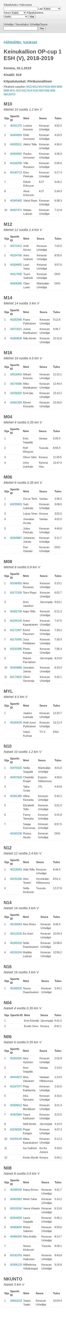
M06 (59, 86)
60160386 (16, 648)
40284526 (16, 722)
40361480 (16, 795)
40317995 (16, 274)
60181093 (16, 1255)
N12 (24, 90)
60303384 (16, 1114)
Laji (40, 8)
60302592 (16, 1058)
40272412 (16, 245)
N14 (29, 90)
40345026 (16, 942)
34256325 (16, 393)
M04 (53, 86)
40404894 (16, 134)
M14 (41, 86)
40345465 (16, 200)
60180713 (16, 172)
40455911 (16, 144)
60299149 (16, 1138)
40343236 (16, 833)
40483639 (16, 1227)
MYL (12, 90)
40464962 (16, 1199)
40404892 (16, 153)
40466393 (16, 1236)
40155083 (16, 924)
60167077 (16, 1086)
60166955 (16, 583)
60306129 (16, 1264)
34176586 (16, 383)
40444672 (16, 1077)
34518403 (16, 374)
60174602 (16, 676)
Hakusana (25, 4)
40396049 (16, 1189)
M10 (29, 86)
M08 (6, 90)
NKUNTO (9, 94)
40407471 (16, 209)
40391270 (16, 125)
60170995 (16, 639)
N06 (46, 90)
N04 (41, 90)
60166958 (16, 163)
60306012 (16, 1105)
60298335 (16, 1129)
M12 (35, 86)
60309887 (16, 537)
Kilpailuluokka (35, 12)
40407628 (16, 777)
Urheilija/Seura (38, 24)
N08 (52, 90)
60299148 (16, 620)
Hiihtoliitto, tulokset (20, 42)
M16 (47, 86)
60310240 (16, 1208)
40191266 (16, 878)
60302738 (16, 611)
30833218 (16, 1300)
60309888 (16, 667)
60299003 (16, 504)
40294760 (16, 255)
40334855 (16, 264)
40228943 (16, 869)
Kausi (7, 12)
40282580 (16, 319)
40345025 (16, 988)
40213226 (16, 933)
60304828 (16, 1217)
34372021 (16, 328)
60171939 (16, 592)
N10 (18, 90)
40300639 (16, 338)
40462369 (16, 402)
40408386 (16, 283)
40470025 (16, 767)
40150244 (16, 952)
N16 (35, 90)
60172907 (16, 630)
